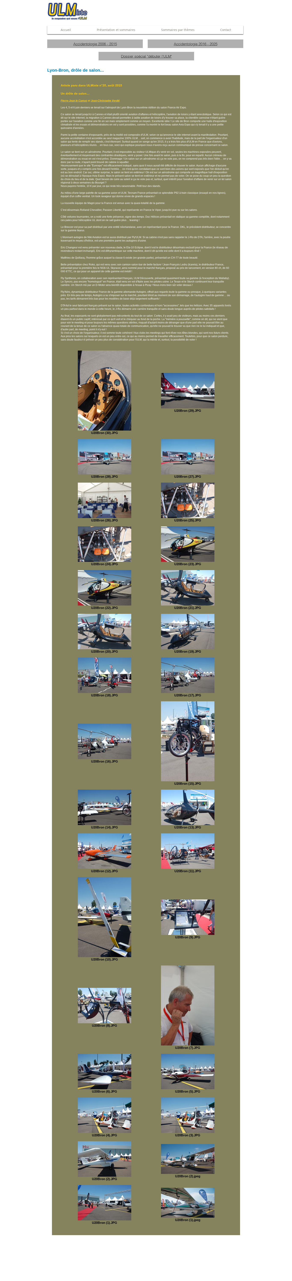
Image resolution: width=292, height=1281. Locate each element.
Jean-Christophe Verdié (105, 100)
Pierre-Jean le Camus (74, 100)
